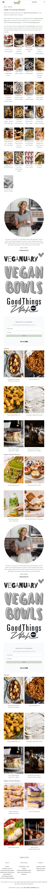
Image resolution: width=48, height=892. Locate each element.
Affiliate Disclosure (7, 870)
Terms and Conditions (7, 872)
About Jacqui (24, 247)
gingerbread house (34, 22)
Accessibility (7, 874)
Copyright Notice (7, 876)
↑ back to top (24, 857)
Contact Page (40, 866)
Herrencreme (31, 26)
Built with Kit (24, 342)
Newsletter (41, 870)
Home (5, 6)
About (7, 866)
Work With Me (40, 868)
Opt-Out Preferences (7, 878)
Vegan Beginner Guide (24, 870)
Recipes (10, 6)
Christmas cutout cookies (14, 22)
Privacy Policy (7, 868)
